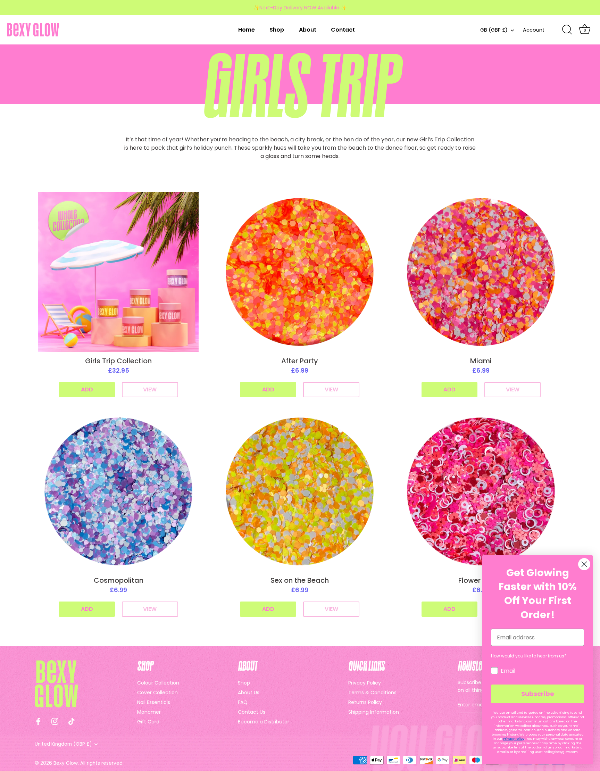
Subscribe (537, 693)
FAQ (243, 702)
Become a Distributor (263, 721)
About (307, 30)
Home (246, 30)
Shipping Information (373, 711)
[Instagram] (54, 721)
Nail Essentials (153, 702)
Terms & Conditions (372, 692)
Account (533, 29)
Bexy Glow (65, 763)
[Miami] (481, 272)
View (150, 389)
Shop (276, 30)
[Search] (567, 30)
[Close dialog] (584, 564)
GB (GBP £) (494, 30)
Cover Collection (157, 692)
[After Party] (299, 272)
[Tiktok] (71, 721)
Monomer (149, 711)
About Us (248, 692)
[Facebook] (38, 721)
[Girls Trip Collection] (118, 272)
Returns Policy (365, 702)
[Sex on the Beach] (299, 491)
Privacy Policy (364, 682)
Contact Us (251, 711)
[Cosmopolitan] (118, 491)
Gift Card (148, 721)
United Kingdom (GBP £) (63, 744)
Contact (343, 30)
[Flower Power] (481, 491)
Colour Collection (158, 682)
